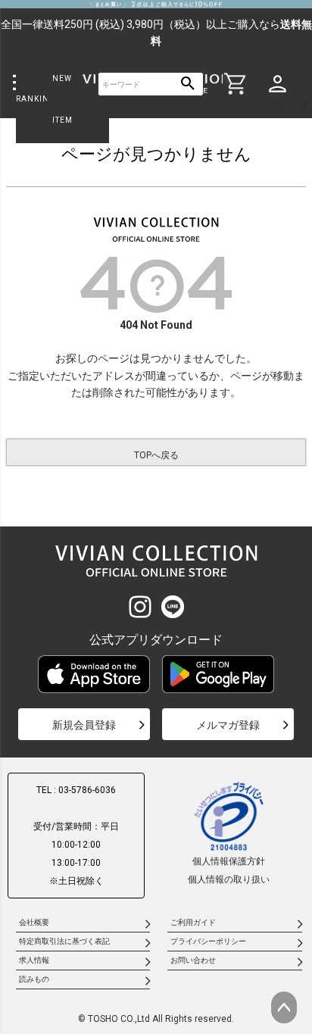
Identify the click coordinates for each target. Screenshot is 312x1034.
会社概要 (34, 922)
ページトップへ (284, 1007)
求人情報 (34, 960)
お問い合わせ (193, 960)
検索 (188, 84)
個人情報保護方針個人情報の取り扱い (229, 870)
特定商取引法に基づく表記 (64, 941)
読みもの (34, 979)
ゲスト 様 (286, 105)
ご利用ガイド (193, 922)
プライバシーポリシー (208, 941)
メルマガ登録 (228, 725)
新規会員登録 (84, 725)
